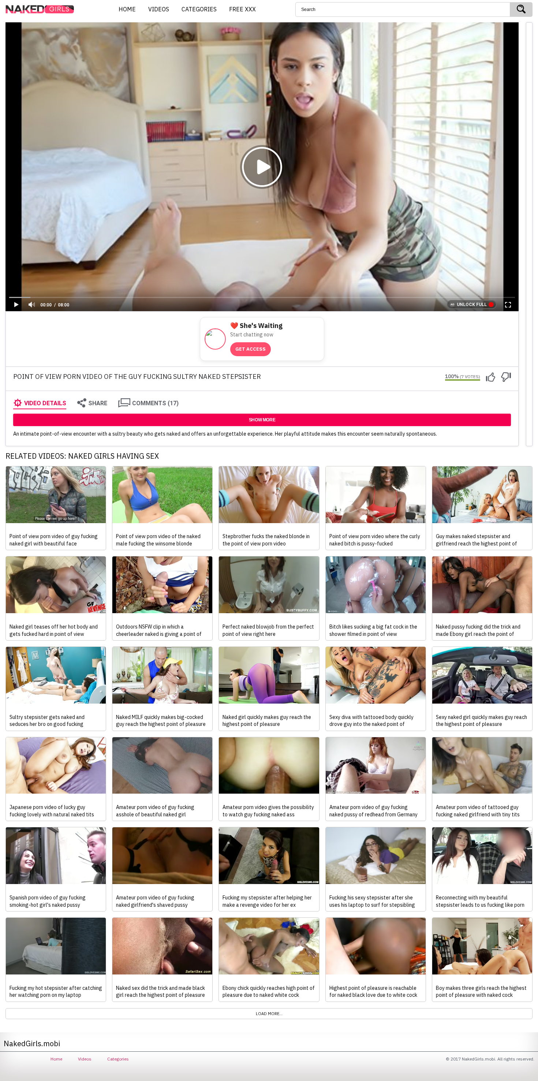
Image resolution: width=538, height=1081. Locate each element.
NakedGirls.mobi (42, 9)
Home (56, 1059)
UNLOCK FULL (472, 304)
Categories (118, 1059)
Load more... (269, 1013)
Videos (84, 1059)
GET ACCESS (250, 349)
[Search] (521, 9)
